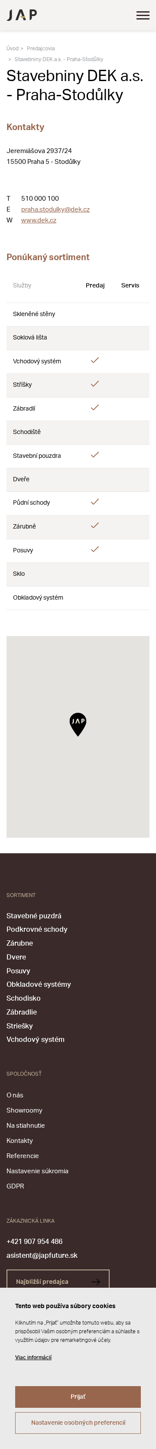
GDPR (15, 1186)
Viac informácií (33, 1357)
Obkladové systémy (38, 984)
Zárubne (19, 943)
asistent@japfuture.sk (42, 1255)
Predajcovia (41, 48)
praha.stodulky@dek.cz (55, 209)
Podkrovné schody (37, 929)
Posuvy (18, 971)
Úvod (12, 48)
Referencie (22, 1156)
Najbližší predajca (43, 1282)
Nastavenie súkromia (37, 1171)
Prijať (78, 1397)
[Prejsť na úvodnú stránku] (21, 15)
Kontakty (19, 1141)
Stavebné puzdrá (34, 916)
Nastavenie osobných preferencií (78, 1423)
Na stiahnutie (25, 1126)
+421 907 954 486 (34, 1241)
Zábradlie (21, 1012)
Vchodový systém (35, 1039)
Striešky (19, 1026)
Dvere (16, 957)
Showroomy (24, 1110)
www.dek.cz (38, 220)
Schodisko (23, 998)
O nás (14, 1095)
